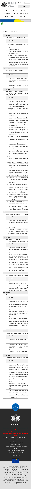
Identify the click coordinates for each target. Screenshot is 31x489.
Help (25, 17)
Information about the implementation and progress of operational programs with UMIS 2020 (15, 433)
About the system (15, 455)
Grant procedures (18, 10)
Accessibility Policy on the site (15, 452)
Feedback (19, 17)
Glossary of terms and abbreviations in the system (15, 447)
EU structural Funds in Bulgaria (15, 439)
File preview (24, 14)
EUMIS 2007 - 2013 (15, 444)
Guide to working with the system (15, 450)
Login (24, 6)
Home (8, 10)
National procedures (10, 14)
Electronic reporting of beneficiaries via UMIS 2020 (15, 428)
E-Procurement (9, 17)
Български (27, 3)
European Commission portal (15, 442)
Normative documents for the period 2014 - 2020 (15, 437)
